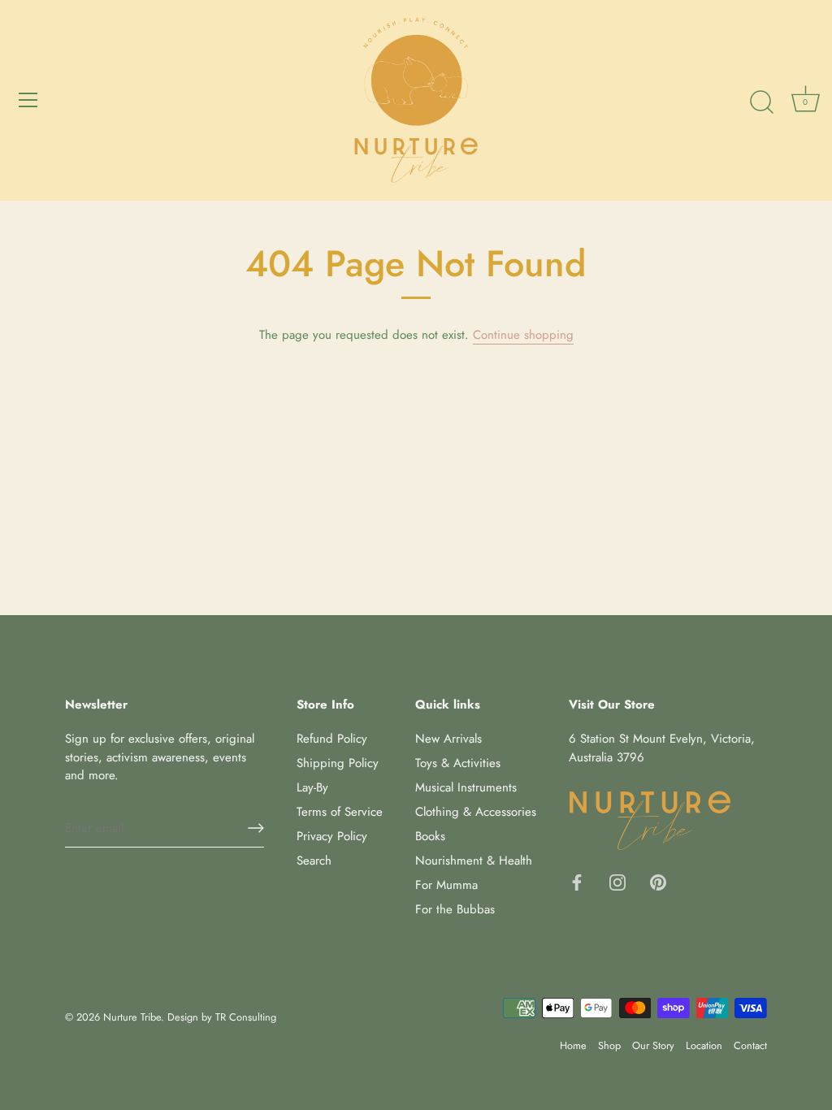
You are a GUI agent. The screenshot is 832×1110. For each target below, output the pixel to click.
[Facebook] (577, 881)
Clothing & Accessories (475, 812)
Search (314, 860)
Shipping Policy (338, 763)
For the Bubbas (455, 909)
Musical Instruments (466, 787)
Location (704, 1045)
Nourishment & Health (473, 860)
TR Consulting (245, 1017)
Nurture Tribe (132, 1017)
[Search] (761, 102)
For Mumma (446, 885)
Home (573, 1045)
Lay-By (312, 787)
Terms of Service (340, 812)
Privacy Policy (332, 836)
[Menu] (28, 100)
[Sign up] (256, 828)
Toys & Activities (457, 763)
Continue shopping (523, 335)
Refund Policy (332, 739)
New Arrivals (448, 739)
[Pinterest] (658, 881)
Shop (609, 1045)
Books (430, 836)
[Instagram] (617, 881)
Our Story (653, 1045)
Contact (750, 1045)
